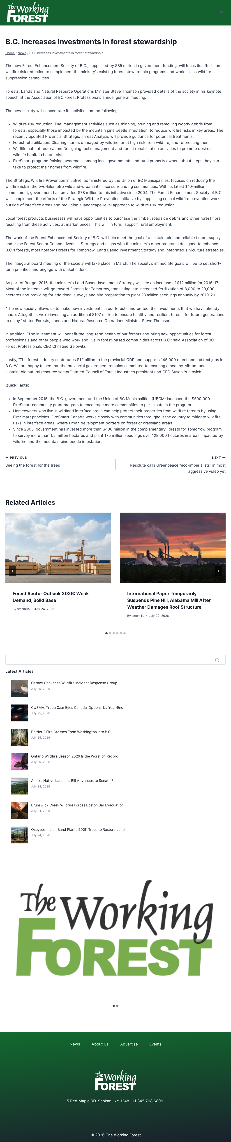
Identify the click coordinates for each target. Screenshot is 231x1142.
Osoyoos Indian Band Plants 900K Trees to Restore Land (78, 829)
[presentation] (58, 548)
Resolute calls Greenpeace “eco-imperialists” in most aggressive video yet (178, 465)
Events (155, 1044)
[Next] (218, 571)
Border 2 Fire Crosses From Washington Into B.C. (71, 732)
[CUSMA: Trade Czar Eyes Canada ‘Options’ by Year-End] (19, 713)
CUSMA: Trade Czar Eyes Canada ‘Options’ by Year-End (77, 707)
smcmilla (23, 609)
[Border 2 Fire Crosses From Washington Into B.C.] (19, 737)
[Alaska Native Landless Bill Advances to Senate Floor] (19, 786)
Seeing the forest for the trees (32, 462)
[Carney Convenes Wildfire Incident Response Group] (19, 688)
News (75, 1044)
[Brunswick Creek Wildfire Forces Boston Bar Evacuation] (19, 810)
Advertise (129, 1044)
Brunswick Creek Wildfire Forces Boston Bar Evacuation (77, 805)
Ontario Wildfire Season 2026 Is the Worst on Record (74, 756)
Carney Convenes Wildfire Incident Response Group (74, 683)
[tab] (106, 633)
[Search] (217, 660)
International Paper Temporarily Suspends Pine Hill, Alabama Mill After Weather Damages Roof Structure (169, 600)
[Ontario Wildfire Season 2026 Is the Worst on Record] (19, 761)
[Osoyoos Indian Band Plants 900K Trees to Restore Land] (19, 835)
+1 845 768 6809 (147, 1101)
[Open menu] (221, 12)
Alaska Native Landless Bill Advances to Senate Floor (75, 780)
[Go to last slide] (12, 571)
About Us (100, 1044)
